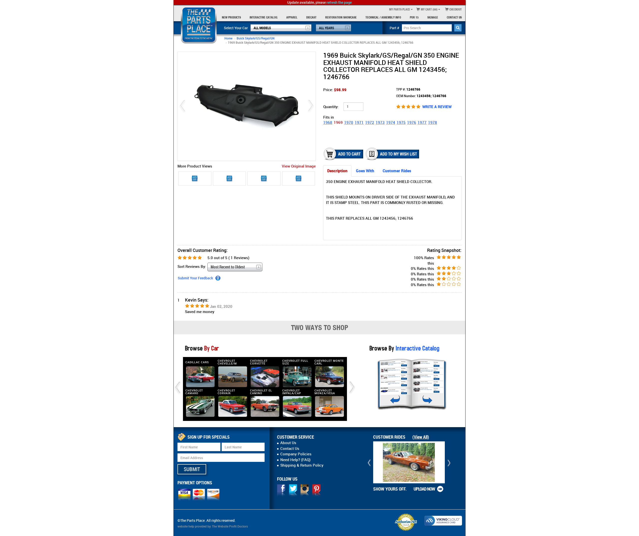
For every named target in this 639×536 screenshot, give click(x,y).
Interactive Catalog (264, 17)
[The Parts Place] (199, 24)
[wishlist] (392, 154)
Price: (334, 89)
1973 (380, 122)
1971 (359, 122)
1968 (327, 122)
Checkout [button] (455, 9)
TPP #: (408, 89)
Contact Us (454, 17)
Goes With (365, 171)
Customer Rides (397, 171)
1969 (338, 122)
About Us (288, 442)
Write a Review (437, 106)
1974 (390, 122)
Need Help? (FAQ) (295, 459)
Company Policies (296, 453)
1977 (422, 122)
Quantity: (330, 106)
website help (185, 526)
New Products (231, 17)
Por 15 (414, 17)
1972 (369, 122)
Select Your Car (236, 27)
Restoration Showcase (341, 17)
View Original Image (299, 166)
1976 (411, 122)
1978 (432, 122)
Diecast (311, 17)
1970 (348, 122)
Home (228, 38)
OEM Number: (421, 96)
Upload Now (424, 489)
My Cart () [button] (429, 9)
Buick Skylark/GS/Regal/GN (256, 38)
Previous (182, 106)
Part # (394, 27)
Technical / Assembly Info (383, 17)
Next (311, 106)
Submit (192, 469)
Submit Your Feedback (195, 278)
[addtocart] (343, 154)
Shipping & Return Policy (301, 465)
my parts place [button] (399, 9)
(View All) (420, 437)
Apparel (292, 17)
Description (337, 171)
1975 (401, 122)
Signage (432, 17)
